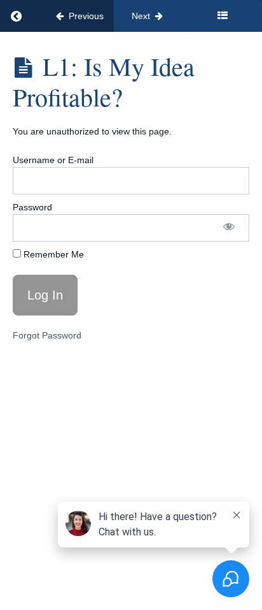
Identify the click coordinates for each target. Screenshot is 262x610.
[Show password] (229, 228)
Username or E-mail (53, 160)
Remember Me (52, 254)
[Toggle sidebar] (223, 16)
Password (32, 207)
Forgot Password (47, 335)
